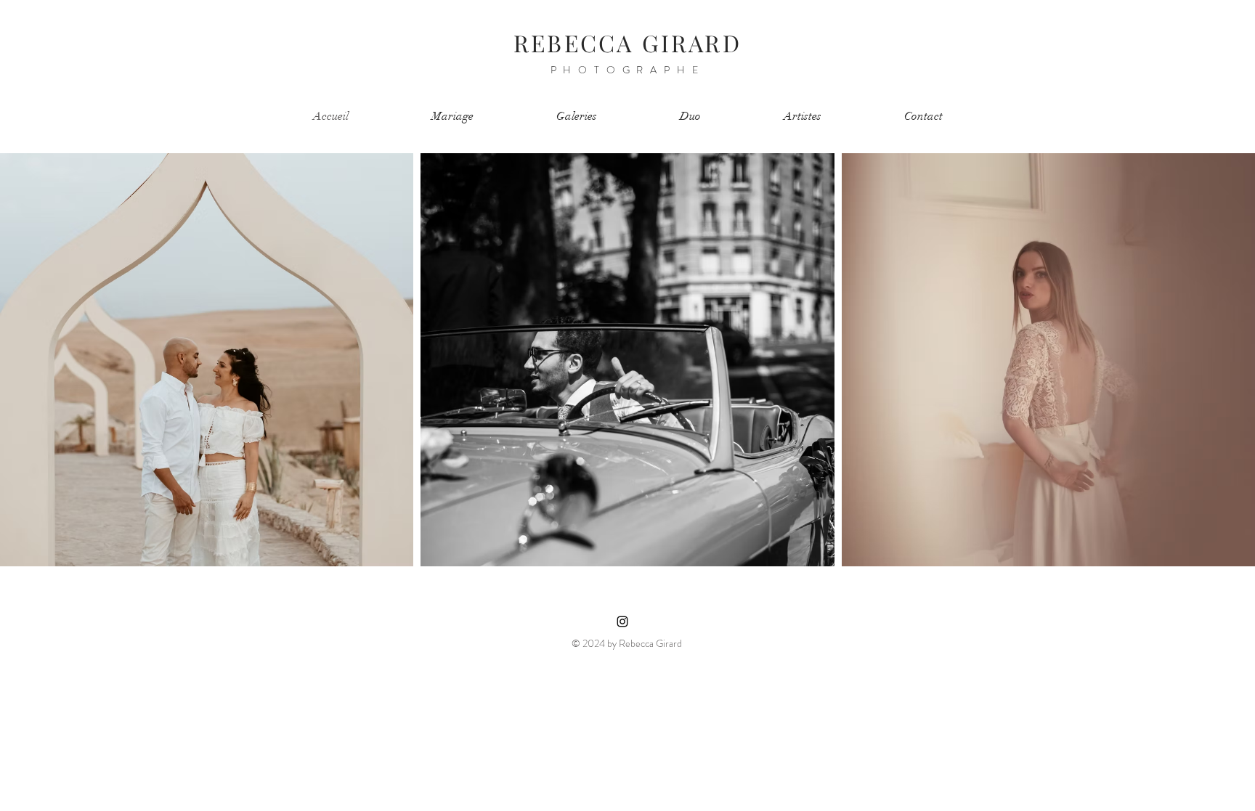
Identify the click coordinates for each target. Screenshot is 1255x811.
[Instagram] (622, 621)
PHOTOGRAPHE (628, 69)
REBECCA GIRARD (627, 42)
